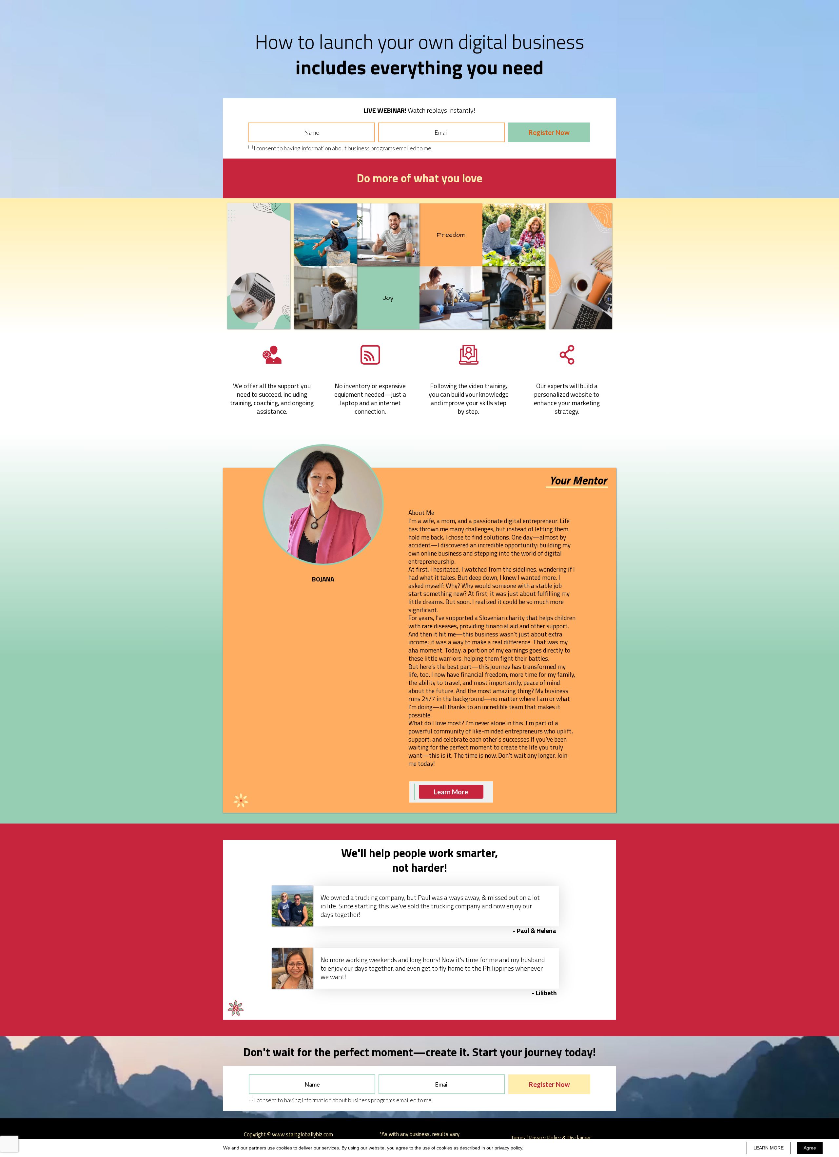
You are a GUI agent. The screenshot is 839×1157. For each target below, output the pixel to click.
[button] (451, 792)
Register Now (549, 132)
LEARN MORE (768, 1147)
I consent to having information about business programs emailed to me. (343, 148)
